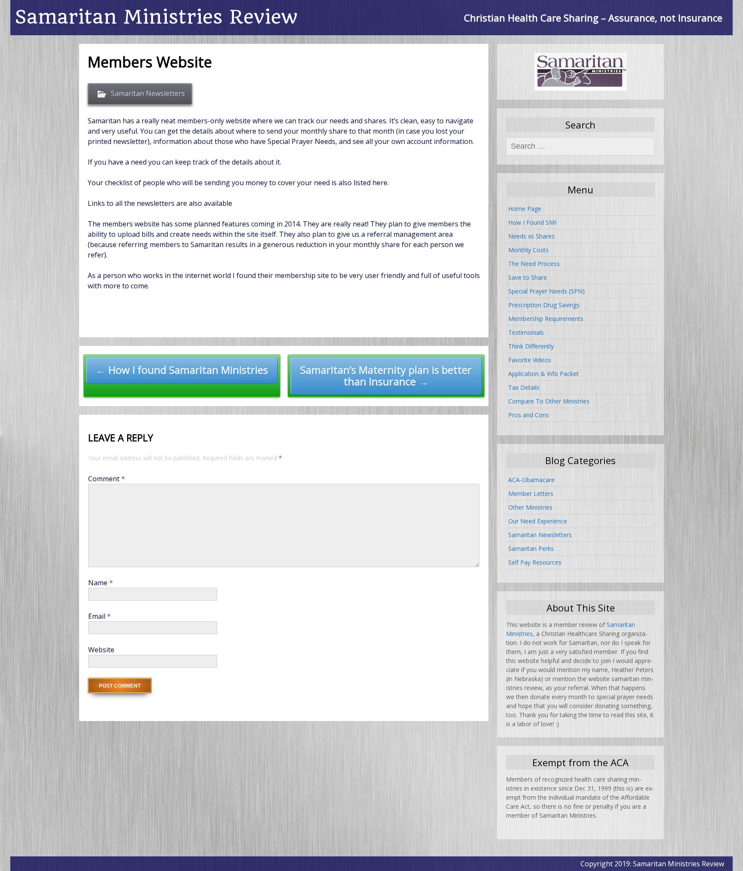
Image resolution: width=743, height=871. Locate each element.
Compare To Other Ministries (548, 401)
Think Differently (531, 346)
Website (101, 649)
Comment (106, 478)
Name (100, 582)
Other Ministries (530, 507)
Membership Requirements (545, 319)
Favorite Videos (529, 360)
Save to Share (527, 277)
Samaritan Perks (531, 548)
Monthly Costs (528, 250)
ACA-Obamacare (531, 480)
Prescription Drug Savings (544, 305)
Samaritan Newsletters (148, 93)
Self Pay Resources (535, 562)
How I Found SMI (532, 222)
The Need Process (534, 264)
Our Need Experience (537, 521)
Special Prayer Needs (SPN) (546, 291)
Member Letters (530, 493)
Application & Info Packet (543, 374)
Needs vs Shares (531, 236)
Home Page (524, 209)
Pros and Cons (528, 415)
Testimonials (526, 332)
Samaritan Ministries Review (156, 17)
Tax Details (524, 387)
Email (99, 616)
